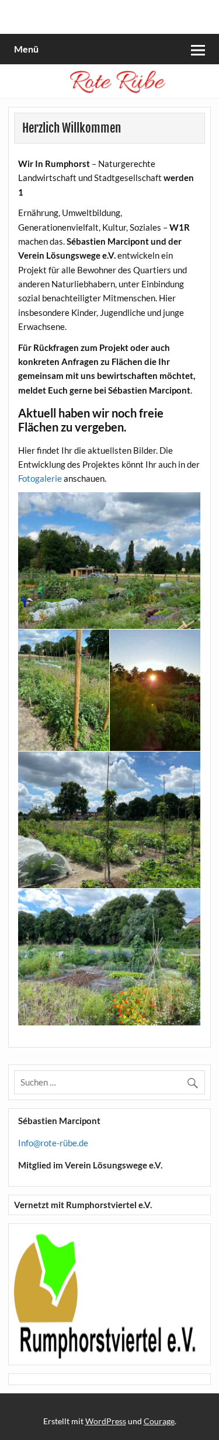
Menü (26, 48)
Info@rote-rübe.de (53, 1143)
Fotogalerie (40, 478)
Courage (159, 1421)
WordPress (105, 1421)
